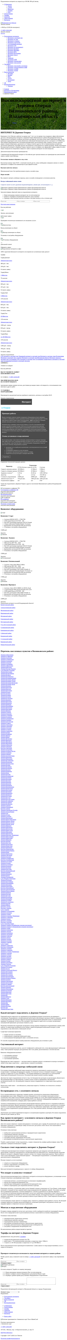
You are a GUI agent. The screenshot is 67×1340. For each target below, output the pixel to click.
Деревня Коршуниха (7, 788)
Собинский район (6, 633)
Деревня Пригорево (7, 886)
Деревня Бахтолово (6, 672)
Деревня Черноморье (7, 989)
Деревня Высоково (6, 709)
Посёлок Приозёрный (7, 888)
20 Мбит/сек (4, 316)
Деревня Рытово (5, 903)
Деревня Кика (5, 773)
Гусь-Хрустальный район (8, 624)
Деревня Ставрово (6, 942)
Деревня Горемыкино (7, 718)
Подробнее (6, 456)
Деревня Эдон (5, 998)
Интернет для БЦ (13, 70)
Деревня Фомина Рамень (8, 978)
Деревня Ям (4, 1003)
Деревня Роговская (6, 897)
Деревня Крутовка (6, 796)
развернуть (4, 362)
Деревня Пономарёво (7, 883)
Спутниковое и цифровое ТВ (9, 490)
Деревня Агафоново (7, 656)
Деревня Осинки (6, 863)
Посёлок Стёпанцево (7, 947)
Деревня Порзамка (6, 885)
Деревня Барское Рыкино (8, 669)
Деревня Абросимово (7, 655)
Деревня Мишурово (7, 838)
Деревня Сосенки (6, 939)
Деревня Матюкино (6, 827)
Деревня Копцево (6, 784)
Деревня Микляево (6, 832)
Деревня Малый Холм (7, 824)
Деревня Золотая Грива (7, 756)
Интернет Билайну (13, 48)
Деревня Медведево (7, 829)
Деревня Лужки (5, 815)
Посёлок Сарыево (6, 908)
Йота (9, 56)
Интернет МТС (12, 52)
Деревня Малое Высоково (8, 819)
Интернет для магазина (15, 61)
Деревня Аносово (6, 662)
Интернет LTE (12, 45)
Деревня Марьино (6, 826)
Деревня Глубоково (6, 715)
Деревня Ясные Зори (7, 1009)
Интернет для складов (14, 62)
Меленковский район (7, 610)
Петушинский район (7, 622)
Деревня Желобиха (6, 742)
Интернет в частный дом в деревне (11, 358)
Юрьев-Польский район (8, 644)
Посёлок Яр (4, 1007)
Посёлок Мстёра (5, 841)
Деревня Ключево (6, 777)
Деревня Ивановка (6, 757)
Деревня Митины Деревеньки (10, 835)
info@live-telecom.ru (6, 1332)
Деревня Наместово (6, 846)
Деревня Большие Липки (8, 679)
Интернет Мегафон (13, 50)
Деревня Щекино (6, 996)
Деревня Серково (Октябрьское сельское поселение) (16, 925)
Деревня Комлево (6, 782)
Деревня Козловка (6, 779)
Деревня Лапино (6, 805)
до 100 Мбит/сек (5, 337)
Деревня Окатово (6, 857)
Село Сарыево (5, 909)
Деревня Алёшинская (7, 659)
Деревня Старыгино (7, 945)
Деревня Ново (5, 852)
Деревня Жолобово (6, 743)
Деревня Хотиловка (6, 982)
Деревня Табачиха (6, 958)
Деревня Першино (6, 874)
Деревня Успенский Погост (9, 970)
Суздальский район (6, 639)
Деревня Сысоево (6, 956)
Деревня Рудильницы (7, 902)
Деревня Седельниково (7, 911)
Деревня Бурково (6, 695)
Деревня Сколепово (6, 934)
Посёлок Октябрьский (7, 860)
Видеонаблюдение (9, 84)
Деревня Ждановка (6, 738)
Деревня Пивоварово (7, 877)
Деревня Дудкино (6, 729)
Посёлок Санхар (5, 906)
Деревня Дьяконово (6, 731)
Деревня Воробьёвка (7, 706)
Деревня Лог (4, 813)
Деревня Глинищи (6, 714)
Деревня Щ (4, 995)
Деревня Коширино (6, 793)
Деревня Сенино (6, 919)
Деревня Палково (6, 867)
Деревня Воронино (6, 707)
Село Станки (4, 944)
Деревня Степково (6, 948)
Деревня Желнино (6, 740)
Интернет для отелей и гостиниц (17, 66)
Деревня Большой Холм (8, 684)
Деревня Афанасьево (7, 665)
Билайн (10, 75)
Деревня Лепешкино (7, 807)
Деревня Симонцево (7, 930)
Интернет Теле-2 (13, 55)
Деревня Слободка (6, 936)
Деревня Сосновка (6, 941)
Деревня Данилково (7, 725)
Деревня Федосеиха (6, 973)
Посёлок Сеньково (6, 920)
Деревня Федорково (7, 972)
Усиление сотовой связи (8, 504)
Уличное (10, 86)
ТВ (5, 83)
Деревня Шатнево (6, 992)
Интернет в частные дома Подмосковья (52, 356)
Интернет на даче (13, 39)
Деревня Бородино (6, 687)
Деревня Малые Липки (7, 821)
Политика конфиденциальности (10, 1338)
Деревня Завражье (6, 746)
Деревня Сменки (6, 937)
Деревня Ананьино (6, 661)
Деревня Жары (5, 737)
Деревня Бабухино (6, 667)
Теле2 (9, 81)
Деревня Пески (5, 875)
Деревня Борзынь (6, 686)
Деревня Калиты (6, 770)
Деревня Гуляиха (6, 723)
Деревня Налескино (7, 844)
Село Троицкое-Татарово (8, 965)
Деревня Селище (6, 914)
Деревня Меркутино (7, 830)
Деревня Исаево (5, 765)
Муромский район (6, 616)
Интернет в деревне (14, 41)
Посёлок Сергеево (6, 922)
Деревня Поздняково (7, 881)
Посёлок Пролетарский (8, 889)
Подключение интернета (11, 36)
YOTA (10, 78)
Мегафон (10, 73)
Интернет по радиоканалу (15, 47)
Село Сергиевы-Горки (7, 923)
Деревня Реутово (6, 895)
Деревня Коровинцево (7, 787)
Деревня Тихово (5, 961)
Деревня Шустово (6, 993)
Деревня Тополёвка (6, 962)
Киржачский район (6, 636)
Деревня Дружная (6, 728)
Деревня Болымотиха (7, 676)
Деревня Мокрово (6, 839)
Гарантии (7, 17)
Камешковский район (7, 630)
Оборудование (8, 18)
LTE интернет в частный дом (9, 356)
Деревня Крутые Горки (7, 799)
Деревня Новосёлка (6, 853)
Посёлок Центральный (7, 986)
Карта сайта (7, 1316)
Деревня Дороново (6, 726)
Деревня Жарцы (5, 735)
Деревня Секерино (6, 913)
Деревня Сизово (5, 928)
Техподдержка (8, 13)
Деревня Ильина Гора (7, 763)
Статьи (10, 7)
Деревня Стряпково (6, 950)
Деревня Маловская (6, 818)
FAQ (9, 12)
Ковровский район (6, 642)
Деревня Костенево (6, 790)
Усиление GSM (12, 59)
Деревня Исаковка (6, 766)
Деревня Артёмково (7, 664)
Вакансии (11, 9)
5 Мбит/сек (4, 296)
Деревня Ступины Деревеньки (10, 951)
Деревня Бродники (6, 690)
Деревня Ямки (5, 1004)
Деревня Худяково (6, 984)
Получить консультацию (8, 204)
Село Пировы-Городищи (8, 878)
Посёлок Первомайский (8, 871)
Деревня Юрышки (6, 1000)
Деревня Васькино (6, 703)
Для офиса (7, 64)
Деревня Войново (6, 704)
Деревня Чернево (6, 987)
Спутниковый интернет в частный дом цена (16, 361)
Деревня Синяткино (7, 933)
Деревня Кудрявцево (7, 801)
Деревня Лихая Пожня (7, 812)
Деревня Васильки (6, 701)
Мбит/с (14, 123)
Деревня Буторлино (6, 698)
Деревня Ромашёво (6, 899)
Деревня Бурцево (6, 697)
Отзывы (10, 10)
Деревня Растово (6, 894)
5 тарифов (23, 1236)
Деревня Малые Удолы (7, 822)
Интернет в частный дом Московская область (35, 358)
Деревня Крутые (6, 798)
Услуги (3, 33)
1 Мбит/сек (4, 275)
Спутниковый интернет (15, 44)
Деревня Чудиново (6, 990)
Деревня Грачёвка (6, 720)
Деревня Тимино (6, 959)
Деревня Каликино (6, 768)
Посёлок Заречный (6, 748)
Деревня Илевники (6, 762)
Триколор (10, 58)
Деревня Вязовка (6, 711)
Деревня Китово (5, 774)
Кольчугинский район (7, 605)
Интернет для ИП (13, 69)
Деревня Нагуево (6, 843)
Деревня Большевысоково (8, 678)
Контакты (7, 20)
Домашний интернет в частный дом (29, 356)
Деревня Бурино (5, 692)
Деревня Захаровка (6, 749)
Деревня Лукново (6, 816)
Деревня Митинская (7, 833)
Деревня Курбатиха (6, 804)
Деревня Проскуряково (7, 891)
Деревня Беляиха (6, 675)
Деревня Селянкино (7, 917)
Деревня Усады (5, 968)
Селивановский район (7, 627)
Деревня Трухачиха (6, 967)
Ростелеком (11, 80)
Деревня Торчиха (6, 964)
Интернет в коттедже (14, 42)
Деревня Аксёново (6, 658)
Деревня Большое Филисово (9, 683)
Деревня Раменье (6, 892)
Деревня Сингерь (6, 931)
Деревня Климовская (7, 776)
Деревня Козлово (6, 780)
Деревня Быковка (6, 700)
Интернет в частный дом (15, 38)
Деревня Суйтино (6, 954)
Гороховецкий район (7, 619)
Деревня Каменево (6, 771)
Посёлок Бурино (6, 693)
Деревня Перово (5, 872)
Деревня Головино (6, 717)
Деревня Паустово (6, 869)
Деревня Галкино (6, 712)
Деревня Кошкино (6, 794)
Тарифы (6, 15)
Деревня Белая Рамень (7, 673)
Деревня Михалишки (7, 836)
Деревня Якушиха (6, 1001)
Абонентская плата (6, 260)
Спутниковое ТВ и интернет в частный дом (22, 359)
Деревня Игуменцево (7, 760)
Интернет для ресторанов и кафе (17, 67)
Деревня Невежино (6, 847)
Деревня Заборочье (6, 745)
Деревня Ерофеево (6, 734)
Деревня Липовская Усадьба (9, 810)
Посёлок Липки (5, 808)
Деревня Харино (6, 979)
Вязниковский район (7, 613)
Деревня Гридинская (7, 721)
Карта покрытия (9, 72)
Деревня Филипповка (7, 976)
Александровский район (8, 607)
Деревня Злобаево (6, 752)
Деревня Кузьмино (6, 802)
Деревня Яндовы (6, 1006)
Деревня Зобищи (6, 754)
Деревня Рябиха (5, 905)
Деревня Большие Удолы (8, 681)
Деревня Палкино (6, 866)
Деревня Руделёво (6, 900)
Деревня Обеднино (6, 855)
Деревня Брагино (6, 689)
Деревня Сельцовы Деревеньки (10, 916)
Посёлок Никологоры (7, 849)
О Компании (8, 4)
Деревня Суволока (6, 953)
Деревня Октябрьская (7, 858)
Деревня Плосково (6, 880)
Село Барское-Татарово (8, 670)
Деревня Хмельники (7, 981)
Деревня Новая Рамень (7, 850)
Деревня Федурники (7, 975)
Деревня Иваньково (6, 759)
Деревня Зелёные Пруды (8, 751)
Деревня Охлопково (7, 864)
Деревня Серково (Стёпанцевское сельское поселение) (17, 927)
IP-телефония (5, 499)
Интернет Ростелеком (14, 53)
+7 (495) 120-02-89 (6, 30)
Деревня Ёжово (5, 732)
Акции (10, 6)
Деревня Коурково (6, 791)
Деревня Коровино (6, 785)
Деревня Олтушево (6, 861)
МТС (9, 76)
